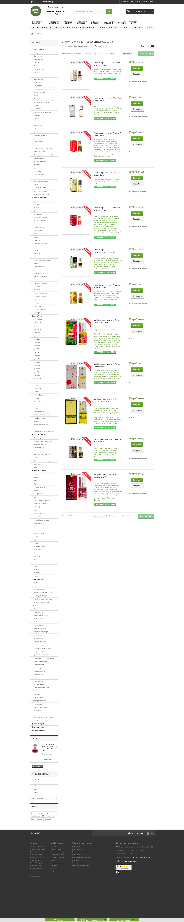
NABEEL (36, 398)
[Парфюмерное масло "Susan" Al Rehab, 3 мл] (76, 145)
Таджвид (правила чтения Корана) (41, 604)
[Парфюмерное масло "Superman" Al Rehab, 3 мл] (76, 262)
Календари (37, 710)
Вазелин (36, 76)
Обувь (35, 467)
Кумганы (36, 250)
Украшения (36, 253)
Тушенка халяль (38, 533)
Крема (35, 95)
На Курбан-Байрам (39, 309)
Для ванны (36, 132)
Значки (35, 263)
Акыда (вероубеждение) (41, 596)
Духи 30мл (36, 365)
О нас (53, 860)
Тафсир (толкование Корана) (42, 586)
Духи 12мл (36, 349)
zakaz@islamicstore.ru (131, 861)
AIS (34, 786)
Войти (151, 2)
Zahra (35, 405)
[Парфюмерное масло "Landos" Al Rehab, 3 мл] (76, 75)
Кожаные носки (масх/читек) (42, 441)
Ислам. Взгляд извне (40, 645)
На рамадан (37, 286)
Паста (35, 138)
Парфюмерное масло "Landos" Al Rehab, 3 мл (107, 63)
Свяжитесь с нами (127, 2)
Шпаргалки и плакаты (40, 273)
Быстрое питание (39, 487)
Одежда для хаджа (39, 444)
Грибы (35, 563)
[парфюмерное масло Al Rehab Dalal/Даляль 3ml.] (76, 411)
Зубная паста (37, 82)
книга (32, 816)
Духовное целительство (41, 655)
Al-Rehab (36, 392)
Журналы (36, 691)
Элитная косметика (39, 151)
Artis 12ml (36, 352)
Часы (35, 299)
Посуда (35, 303)
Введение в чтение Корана (42, 648)
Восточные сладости (39, 471)
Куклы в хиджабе (39, 227)
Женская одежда (39, 451)
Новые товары (56, 849)
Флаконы (36, 428)
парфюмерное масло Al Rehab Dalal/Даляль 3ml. (107, 400)
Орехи (35, 477)
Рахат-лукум (37, 517)
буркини (39, 819)
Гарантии (54, 871)
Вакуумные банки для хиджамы (43, 89)
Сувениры (36, 240)
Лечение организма (39, 188)
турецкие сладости (44, 813)
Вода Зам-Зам (38, 59)
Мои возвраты (77, 849)
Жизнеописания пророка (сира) (43, 592)
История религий (38, 664)
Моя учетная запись (82, 843)
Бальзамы (36, 62)
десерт (33, 813)
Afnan (35, 783)
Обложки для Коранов (40, 234)
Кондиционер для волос (41, 194)
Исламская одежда (38, 434)
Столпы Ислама (38, 651)
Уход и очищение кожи (40, 181)
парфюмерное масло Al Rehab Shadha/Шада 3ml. (107, 321)
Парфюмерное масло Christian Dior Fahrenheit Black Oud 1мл (50, 747)
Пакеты (35, 280)
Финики (35, 480)
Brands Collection (38, 411)
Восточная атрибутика (39, 197)
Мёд (34, 484)
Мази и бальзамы (39, 92)
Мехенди (36, 99)
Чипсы (35, 536)
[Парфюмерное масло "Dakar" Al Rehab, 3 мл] (76, 452)
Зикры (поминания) (39, 628)
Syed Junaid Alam (39, 418)
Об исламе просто (39, 638)
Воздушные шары (39, 266)
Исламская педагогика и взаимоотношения (40, 617)
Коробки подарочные (40, 293)
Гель (35, 128)
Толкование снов (38, 684)
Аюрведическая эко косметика (43, 148)
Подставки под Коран (40, 243)
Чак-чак (35, 530)
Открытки (36, 290)
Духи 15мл (36, 355)
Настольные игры (38, 727)
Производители (41, 774)
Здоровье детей (38, 141)
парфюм (48, 819)
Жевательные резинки (40, 503)
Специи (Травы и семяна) (41, 500)
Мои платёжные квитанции (81, 852)
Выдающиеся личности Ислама (43, 658)
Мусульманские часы (40, 220)
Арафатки (36, 457)
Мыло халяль (37, 56)
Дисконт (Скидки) (38, 724)
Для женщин (37, 319)
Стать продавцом (78, 863)
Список (152, 47)
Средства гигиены (39, 174)
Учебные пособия (39, 622)
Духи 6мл (36, 336)
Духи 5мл (36, 342)
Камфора (36, 72)
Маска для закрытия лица (41, 461)
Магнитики (36, 207)
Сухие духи (37, 329)
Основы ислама (38, 609)
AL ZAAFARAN (38, 385)
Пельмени (36, 556)
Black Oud (45, 816)
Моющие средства (39, 161)
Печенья (36, 569)
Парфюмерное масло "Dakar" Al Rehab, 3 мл (108, 440)
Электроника (37, 214)
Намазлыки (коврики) (40, 217)
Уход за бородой (38, 158)
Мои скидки (76, 860)
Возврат (54, 865)
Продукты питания (38, 730)
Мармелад (36, 573)
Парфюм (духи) (37, 316)
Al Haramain (37, 388)
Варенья (36, 566)
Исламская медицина (40, 661)
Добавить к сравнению (139, 81)
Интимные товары (39, 135)
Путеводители (38, 681)
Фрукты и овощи (38, 540)
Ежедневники (37, 714)
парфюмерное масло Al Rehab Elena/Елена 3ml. (107, 475)
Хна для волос (38, 86)
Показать (98, 46)
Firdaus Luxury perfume (40, 424)
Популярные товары (58, 852)
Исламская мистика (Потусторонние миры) (39, 699)
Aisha (35, 789)
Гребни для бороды (39, 296)
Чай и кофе (37, 507)
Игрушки (36, 204)
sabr (38, 816)
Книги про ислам (37, 579)
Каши (35, 526)
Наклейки (36, 270)
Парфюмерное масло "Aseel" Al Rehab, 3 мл (107, 173)
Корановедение (38, 612)
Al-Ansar (36, 382)
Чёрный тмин (37, 118)
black (32, 819)
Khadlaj (35, 408)
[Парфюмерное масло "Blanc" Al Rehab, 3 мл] (76, 110)
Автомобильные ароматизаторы (43, 431)
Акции (53, 868)
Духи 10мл (36, 345)
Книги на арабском (39, 635)
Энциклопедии (38, 704)
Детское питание (38, 513)
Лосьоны (36, 145)
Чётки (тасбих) (38, 230)
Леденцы (36, 122)
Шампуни (36, 53)
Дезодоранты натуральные (42, 112)
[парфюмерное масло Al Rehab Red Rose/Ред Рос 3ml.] (76, 376)
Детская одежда (38, 447)
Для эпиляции (38, 168)
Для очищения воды (40, 191)
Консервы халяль (39, 494)
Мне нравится (78, 62)
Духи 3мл (36, 332)
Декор (35, 201)
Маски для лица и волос (41, 102)
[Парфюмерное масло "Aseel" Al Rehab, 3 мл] (76, 185)
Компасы (36, 247)
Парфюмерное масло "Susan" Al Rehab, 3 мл (108, 134)
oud (53, 816)
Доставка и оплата (57, 857)
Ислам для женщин (39, 641)
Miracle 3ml (37, 378)
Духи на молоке (38, 326)
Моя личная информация (81, 857)
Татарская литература (40, 632)
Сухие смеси (37, 549)
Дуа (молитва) (38, 625)
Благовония (37, 109)
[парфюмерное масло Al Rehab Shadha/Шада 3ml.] (76, 332)
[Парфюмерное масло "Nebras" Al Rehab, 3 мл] (76, 297)
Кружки (35, 211)
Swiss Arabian (37, 401)
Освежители (37, 125)
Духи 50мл (36, 372)
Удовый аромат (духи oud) (41, 415)
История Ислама (38, 674)
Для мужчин (37, 171)
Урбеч (35, 497)
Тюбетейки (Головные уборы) (42, 454)
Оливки (35, 474)
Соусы (35, 576)
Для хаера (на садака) (40, 283)
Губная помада (38, 79)
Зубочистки (37, 164)
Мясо (35, 559)
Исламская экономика (40, 707)
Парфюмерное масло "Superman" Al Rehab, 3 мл (105, 250)
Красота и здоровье (38, 49)
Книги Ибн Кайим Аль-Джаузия (43, 717)
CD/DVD (36, 720)
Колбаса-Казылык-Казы (41, 520)
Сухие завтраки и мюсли (41, 553)
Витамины (36, 115)
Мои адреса (76, 854)
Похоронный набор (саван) (42, 260)
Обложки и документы (40, 276)
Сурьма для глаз (39, 69)
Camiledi (36, 779)
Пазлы (35, 237)
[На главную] (32, 34)
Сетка (147, 47)
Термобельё (37, 464)
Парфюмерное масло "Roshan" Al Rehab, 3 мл (107, 208)
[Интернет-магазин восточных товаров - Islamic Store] (49, 11)
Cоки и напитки (38, 523)
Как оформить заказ (58, 863)
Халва (35, 543)
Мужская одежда (39, 438)
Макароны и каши (39, 546)
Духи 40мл (36, 369)
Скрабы (35, 105)
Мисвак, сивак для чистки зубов (43, 155)
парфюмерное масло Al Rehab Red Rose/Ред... (107, 365)
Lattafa (35, 421)
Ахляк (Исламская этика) (41, 687)
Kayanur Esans (38, 395)
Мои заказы (76, 846)
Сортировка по (67, 46)
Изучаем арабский (39, 671)
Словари (36, 694)
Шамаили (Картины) (39, 224)
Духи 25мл (36, 362)
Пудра (35, 184)
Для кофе (36, 313)
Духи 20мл (36, 359)
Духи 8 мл (36, 339)
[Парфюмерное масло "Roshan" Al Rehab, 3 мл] (76, 220)
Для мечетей (37, 306)
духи (54, 813)
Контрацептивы (38, 178)
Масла (35, 66)
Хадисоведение (38, 589)
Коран (35, 582)
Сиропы (35, 510)
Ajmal (35, 792)
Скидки (36, 738)
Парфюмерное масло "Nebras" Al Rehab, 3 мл (107, 286)
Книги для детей (38, 668)
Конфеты (36, 490)
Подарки (36, 257)
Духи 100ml (37, 375)
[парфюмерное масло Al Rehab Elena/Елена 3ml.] (76, 487)
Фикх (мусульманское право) (42, 599)
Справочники (37, 678)
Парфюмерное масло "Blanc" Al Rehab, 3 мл (107, 99)
